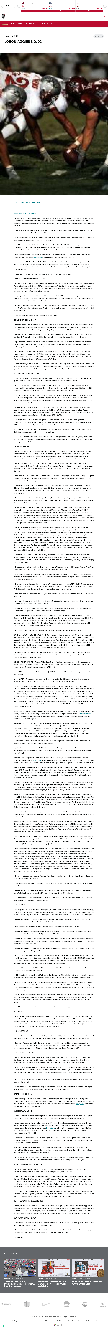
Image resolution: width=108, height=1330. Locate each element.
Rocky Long (37, 257)
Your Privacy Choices (76, 1321)
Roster (32, 23)
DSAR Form (61, 1321)
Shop (97, 16)
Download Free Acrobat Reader (25, 213)
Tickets (93, 16)
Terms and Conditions (46, 1321)
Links (34, 11)
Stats (41, 23)
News (13, 23)
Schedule (22, 23)
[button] (18, 6)
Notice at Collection (94, 1321)
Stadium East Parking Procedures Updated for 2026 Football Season (19, 1284)
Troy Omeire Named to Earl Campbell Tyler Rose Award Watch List (52, 1284)
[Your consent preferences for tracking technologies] (4, 1326)
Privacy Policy (11, 1321)
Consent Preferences (27, 1321)
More (49, 23)
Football (7, 1278)
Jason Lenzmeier (85, 714)
